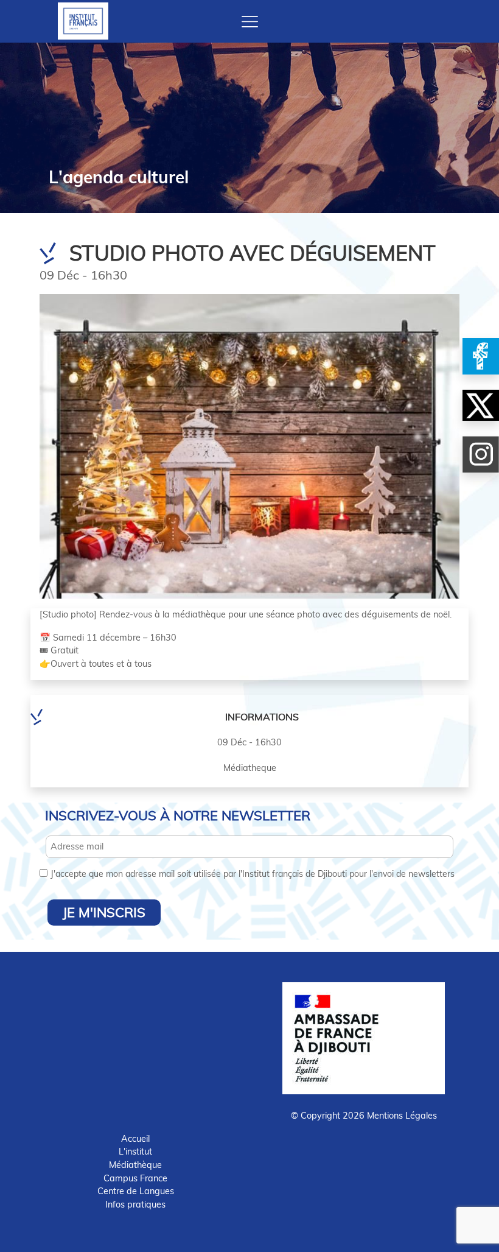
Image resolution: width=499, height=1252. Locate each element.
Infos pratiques (135, 1204)
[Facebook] (480, 356)
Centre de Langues (135, 1191)
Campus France (135, 1178)
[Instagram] (480, 454)
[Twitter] (480, 405)
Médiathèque (135, 1164)
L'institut (135, 1151)
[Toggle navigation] (250, 21)
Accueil (135, 1138)
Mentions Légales (402, 1115)
